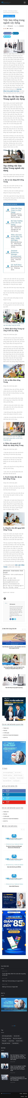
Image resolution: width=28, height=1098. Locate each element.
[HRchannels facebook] (10, 619)
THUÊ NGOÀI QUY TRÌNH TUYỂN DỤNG (14, 1009)
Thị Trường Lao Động (12, 10)
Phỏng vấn (5, 778)
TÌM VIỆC (5, 730)
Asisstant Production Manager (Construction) (16, 253)
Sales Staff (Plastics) (14, 886)
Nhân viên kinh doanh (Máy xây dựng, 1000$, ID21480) (16, 237)
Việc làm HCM (17, 772)
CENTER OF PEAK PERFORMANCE (10, 735)
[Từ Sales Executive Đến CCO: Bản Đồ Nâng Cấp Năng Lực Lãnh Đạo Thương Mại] (4, 1077)
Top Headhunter (16, 780)
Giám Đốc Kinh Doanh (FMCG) (14, 867)
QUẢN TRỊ (5, 737)
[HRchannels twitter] (15, 619)
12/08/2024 (21, 26)
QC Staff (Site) (16, 265)
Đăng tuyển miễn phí (7, 780)
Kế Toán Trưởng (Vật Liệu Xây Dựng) (16, 223)
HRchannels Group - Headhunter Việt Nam (14, 864)
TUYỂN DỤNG (6, 732)
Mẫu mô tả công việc (18, 775)
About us (25, 1093)
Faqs (26, 1096)
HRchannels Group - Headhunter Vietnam (14, 844)
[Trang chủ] (6, 2)
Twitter (7, 36)
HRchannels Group (7, 1093)
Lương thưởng (12, 778)
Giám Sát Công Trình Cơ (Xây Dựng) (16, 210)
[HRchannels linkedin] (13, 619)
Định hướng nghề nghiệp (8, 772)
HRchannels (10, 26)
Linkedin (16, 33)
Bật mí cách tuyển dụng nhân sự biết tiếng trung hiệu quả (12, 438)
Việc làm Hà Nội (20, 778)
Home (6, 10)
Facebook (8, 33)
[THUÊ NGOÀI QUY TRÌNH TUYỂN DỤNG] (14, 1004)
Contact (22, 1096)
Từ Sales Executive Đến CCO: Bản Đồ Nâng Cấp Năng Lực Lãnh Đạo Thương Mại (18, 1079)
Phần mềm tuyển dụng (7, 775)
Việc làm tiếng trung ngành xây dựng (10, 12)
